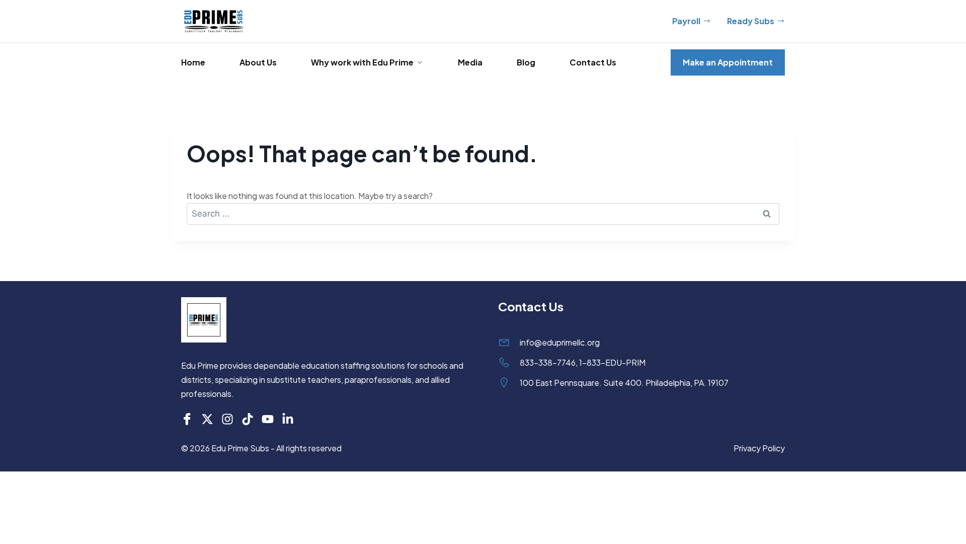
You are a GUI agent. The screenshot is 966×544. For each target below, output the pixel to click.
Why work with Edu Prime (362, 62)
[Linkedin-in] (288, 419)
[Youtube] (268, 419)
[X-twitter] (207, 419)
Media (470, 62)
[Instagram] (227, 419)
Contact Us (593, 62)
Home (193, 62)
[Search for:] (483, 213)
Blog (526, 62)
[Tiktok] (248, 419)
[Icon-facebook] (187, 419)
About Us (258, 62)
